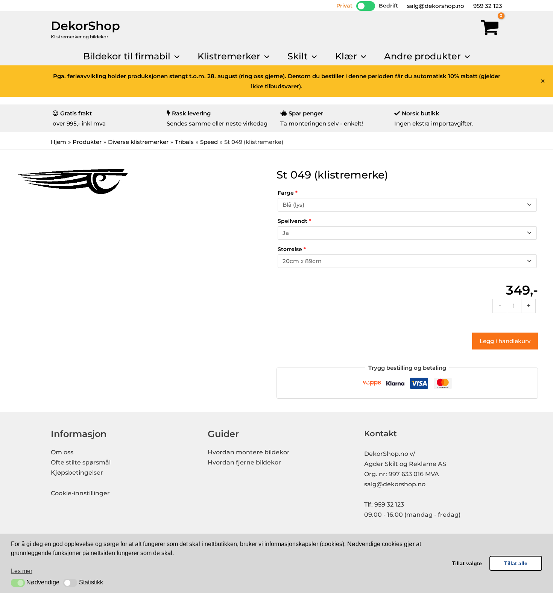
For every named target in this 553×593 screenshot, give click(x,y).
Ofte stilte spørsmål (81, 462)
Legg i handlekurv (505, 341)
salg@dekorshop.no (435, 5)
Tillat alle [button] (515, 563)
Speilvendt (294, 221)
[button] (18, 583)
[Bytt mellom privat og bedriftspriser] (365, 6)
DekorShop (85, 25)
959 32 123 (487, 5)
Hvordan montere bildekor (249, 452)
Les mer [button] (21, 571)
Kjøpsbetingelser (77, 472)
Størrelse (292, 249)
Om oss (62, 452)
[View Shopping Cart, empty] (489, 29)
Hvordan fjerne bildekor (244, 462)
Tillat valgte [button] (467, 563)
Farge (288, 193)
